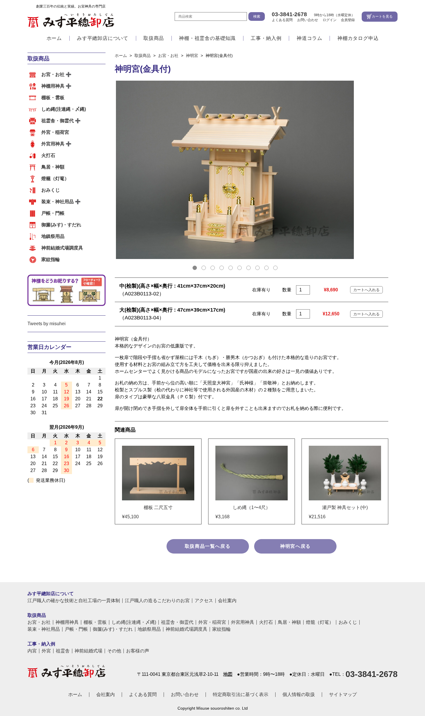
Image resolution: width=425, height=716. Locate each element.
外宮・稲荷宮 (55, 132)
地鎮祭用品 (52, 236)
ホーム (54, 38)
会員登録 (348, 20)
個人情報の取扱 (298, 694)
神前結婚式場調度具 (62, 247)
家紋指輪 (50, 259)
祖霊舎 (63, 651)
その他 (114, 651)
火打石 (48, 155)
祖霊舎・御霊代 (57, 120)
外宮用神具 (52, 143)
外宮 (46, 651)
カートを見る (382, 16)
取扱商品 (153, 38)
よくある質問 (282, 20)
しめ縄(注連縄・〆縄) (63, 109)
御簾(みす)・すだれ (61, 224)
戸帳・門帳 (52, 213)
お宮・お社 (52, 74)
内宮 (32, 651)
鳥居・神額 (52, 166)
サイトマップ (343, 694)
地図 (227, 674)
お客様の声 (137, 651)
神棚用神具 (52, 86)
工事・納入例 (266, 38)
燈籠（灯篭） (55, 178)
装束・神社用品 (57, 201)
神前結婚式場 (88, 651)
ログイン (330, 20)
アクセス (204, 600)
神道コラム (309, 38)
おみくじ (50, 190)
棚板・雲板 (52, 97)
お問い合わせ (307, 20)
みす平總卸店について (102, 38)
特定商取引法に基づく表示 (240, 694)
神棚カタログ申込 (357, 38)
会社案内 (227, 600)
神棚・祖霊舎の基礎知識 (207, 38)
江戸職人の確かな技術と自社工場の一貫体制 (73, 600)
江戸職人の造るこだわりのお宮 (157, 600)
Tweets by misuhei (46, 323)
